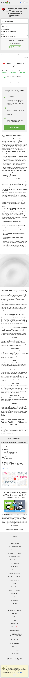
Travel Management (14, 580)
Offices (13, 627)
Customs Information (14, 549)
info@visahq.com (14, 650)
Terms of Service (14, 563)
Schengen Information (14, 556)
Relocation (14, 613)
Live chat (11, 40)
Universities (14, 606)
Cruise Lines (14, 593)
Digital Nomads (14, 623)
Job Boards (14, 596)
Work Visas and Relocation (14, 576)
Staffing (14, 616)
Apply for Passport (14, 543)
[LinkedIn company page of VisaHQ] (15, 659)
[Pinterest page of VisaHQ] (18, 659)
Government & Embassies (14, 610)
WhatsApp (21, 40)
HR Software (14, 600)
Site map (14, 646)
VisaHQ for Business (14, 573)
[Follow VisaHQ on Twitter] (8, 659)
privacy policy (19, 672)
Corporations (14, 586)
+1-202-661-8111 (8, 458)
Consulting (14, 603)
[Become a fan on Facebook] (11, 659)
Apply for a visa (14, 539)
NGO (14, 620)
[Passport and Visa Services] (5, 2)
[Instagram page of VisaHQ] (21, 659)
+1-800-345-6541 (14, 653)
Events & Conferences (14, 590)
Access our (14, 643)
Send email (5, 468)
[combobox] (14, 21)
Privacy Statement (14, 559)
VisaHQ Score (14, 566)
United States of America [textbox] (8, 31)
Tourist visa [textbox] (4, 26)
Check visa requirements (14, 546)
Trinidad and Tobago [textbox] (7, 21)
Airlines (14, 583)
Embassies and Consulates (14, 553)
